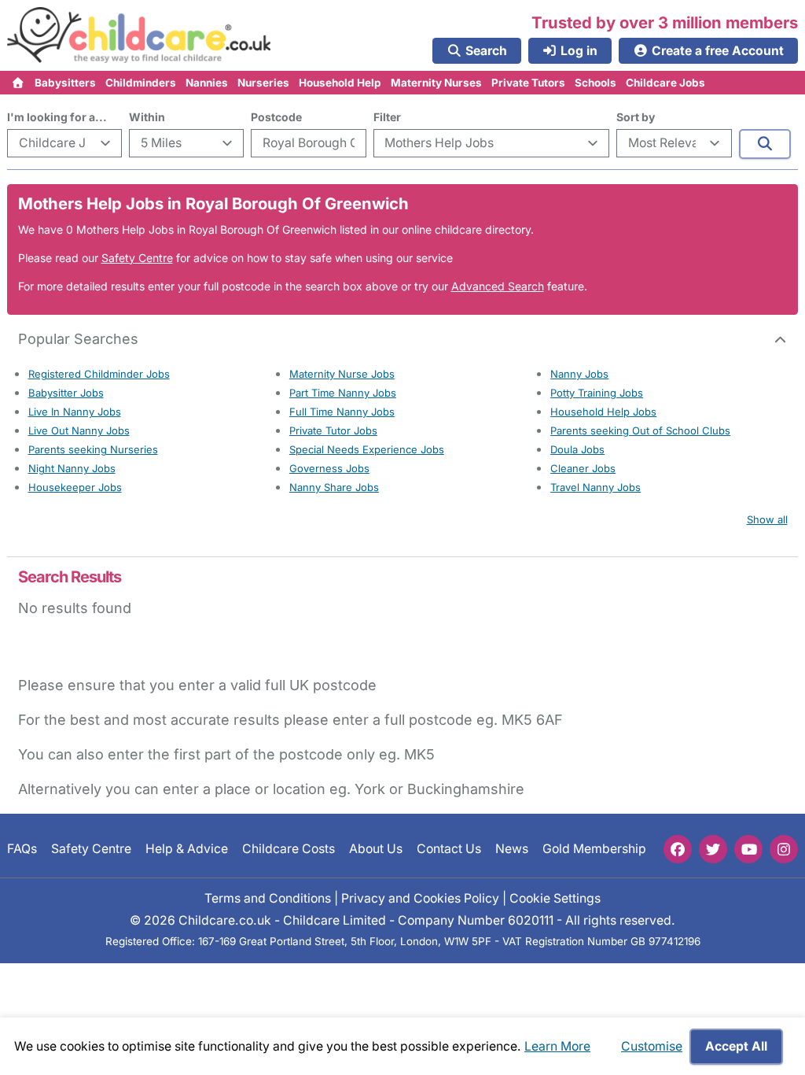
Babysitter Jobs (66, 392)
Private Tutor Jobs (333, 430)
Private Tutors (528, 82)
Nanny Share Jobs (334, 487)
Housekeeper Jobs (75, 487)
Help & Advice (186, 848)
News (511, 848)
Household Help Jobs (603, 411)
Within (147, 117)
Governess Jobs (329, 468)
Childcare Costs (288, 848)
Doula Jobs (577, 449)
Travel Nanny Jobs (595, 487)
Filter (387, 117)
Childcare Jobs (665, 82)
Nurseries (263, 82)
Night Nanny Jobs (72, 468)
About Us (375, 848)
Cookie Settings (555, 897)
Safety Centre (137, 257)
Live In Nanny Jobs (74, 411)
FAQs (22, 848)
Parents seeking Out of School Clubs (640, 430)
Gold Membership (594, 848)
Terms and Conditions (267, 897)
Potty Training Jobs (596, 392)
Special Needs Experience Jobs (366, 449)
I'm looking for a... (57, 117)
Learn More (557, 1046)
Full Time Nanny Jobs (342, 411)
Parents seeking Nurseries (93, 449)
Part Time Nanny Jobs (342, 392)
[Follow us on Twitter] (713, 849)
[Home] (18, 83)
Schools (595, 82)
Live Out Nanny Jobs (79, 430)
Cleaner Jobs (583, 468)
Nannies (207, 82)
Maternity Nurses (436, 82)
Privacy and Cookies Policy (420, 897)
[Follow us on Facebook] (677, 849)
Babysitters (65, 82)
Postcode (276, 117)
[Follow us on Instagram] (784, 849)
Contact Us (449, 848)
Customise (651, 1046)
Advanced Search (497, 286)
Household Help (340, 82)
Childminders (140, 82)
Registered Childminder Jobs (99, 374)
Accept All (736, 1046)
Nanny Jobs (579, 374)
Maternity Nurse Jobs (342, 374)
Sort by (635, 117)
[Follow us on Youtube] (748, 849)
